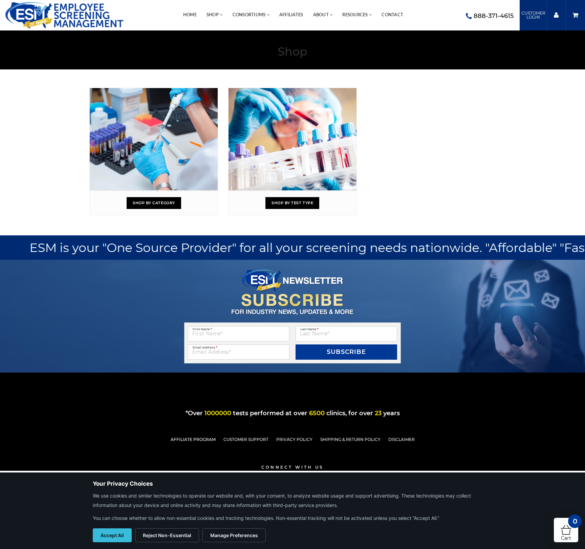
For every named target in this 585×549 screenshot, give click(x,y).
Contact (392, 15)
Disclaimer (401, 439)
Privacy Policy (294, 439)
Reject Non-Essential (167, 535)
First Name (202, 329)
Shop (213, 15)
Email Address (205, 347)
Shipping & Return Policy (350, 439)
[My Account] (556, 15)
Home (190, 15)
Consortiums (250, 15)
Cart (569, 529)
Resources (355, 15)
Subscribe (346, 352)
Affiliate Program (193, 439)
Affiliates (291, 15)
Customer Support (245, 439)
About (321, 15)
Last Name (309, 329)
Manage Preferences (234, 535)
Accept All (112, 535)
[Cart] (575, 15)
